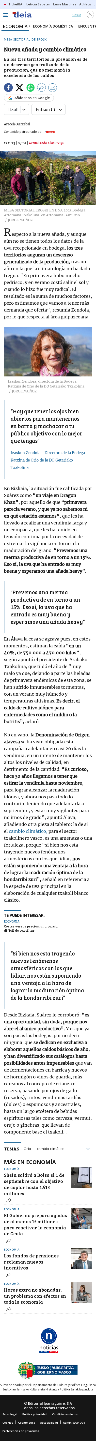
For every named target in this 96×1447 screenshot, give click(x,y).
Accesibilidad (49, 1422)
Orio (27, 1148)
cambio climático (50, 1148)
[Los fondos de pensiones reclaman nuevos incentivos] (81, 1258)
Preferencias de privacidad (20, 1431)
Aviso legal (9, 1414)
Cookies (7, 1422)
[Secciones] (5, 15)
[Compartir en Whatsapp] (30, 88)
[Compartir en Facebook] (8, 88)
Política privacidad (34, 1414)
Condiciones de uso (65, 1414)
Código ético (26, 1422)
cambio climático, (28, 831)
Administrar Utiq (74, 1422)
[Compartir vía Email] (52, 88)
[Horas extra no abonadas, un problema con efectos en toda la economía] (81, 1292)
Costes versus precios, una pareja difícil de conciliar (31, 928)
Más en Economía (30, 1161)
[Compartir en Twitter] (19, 88)
